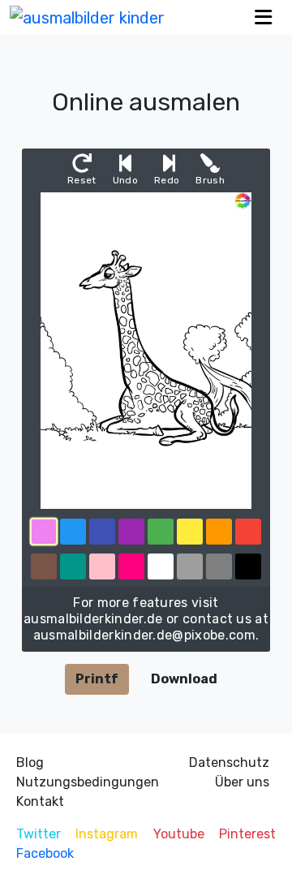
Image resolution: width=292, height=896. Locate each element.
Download (184, 679)
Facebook (45, 853)
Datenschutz (229, 762)
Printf (96, 679)
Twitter (38, 834)
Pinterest (247, 834)
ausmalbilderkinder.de (93, 619)
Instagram (106, 834)
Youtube (178, 834)
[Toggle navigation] (263, 17)
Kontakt (40, 801)
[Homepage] (87, 17)
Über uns (242, 782)
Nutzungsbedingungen (87, 782)
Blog (30, 762)
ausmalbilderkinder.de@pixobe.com (144, 635)
